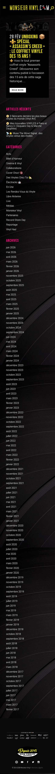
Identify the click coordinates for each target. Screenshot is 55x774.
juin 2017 (11, 695)
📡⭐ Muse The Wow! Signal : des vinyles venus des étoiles (24, 135)
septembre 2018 (15, 639)
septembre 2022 (15, 427)
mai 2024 (11, 342)
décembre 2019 (14, 577)
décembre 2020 (14, 526)
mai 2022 (11, 445)
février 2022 (12, 460)
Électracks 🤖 (13, 182)
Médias (10, 206)
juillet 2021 (11, 493)
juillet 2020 (11, 549)
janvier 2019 (12, 624)
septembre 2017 (15, 686)
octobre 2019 (13, 587)
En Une (10, 187)
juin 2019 (11, 606)
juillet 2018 (11, 648)
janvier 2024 (12, 361)
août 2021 (11, 488)
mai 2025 (11, 295)
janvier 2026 (12, 271)
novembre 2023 (14, 370)
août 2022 (11, 431)
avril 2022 (11, 450)
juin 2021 (11, 497)
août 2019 (11, 596)
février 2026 (12, 266)
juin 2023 (11, 389)
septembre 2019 (15, 592)
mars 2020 (12, 563)
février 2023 (12, 403)
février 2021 (12, 516)
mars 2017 (12, 705)
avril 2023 (11, 394)
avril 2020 (11, 559)
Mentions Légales (37, 768)
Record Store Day (16, 220)
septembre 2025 (15, 285)
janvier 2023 (12, 408)
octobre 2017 (13, 681)
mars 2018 (12, 667)
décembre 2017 (14, 672)
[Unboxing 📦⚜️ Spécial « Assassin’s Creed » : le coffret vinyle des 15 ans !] (27, 26)
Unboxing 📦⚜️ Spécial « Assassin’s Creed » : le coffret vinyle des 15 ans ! (27, 46)
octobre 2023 (13, 375)
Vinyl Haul (11, 229)
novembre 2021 (14, 474)
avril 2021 (11, 507)
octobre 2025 (13, 280)
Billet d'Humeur (14, 159)
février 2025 (12, 309)
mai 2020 (11, 554)
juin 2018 (11, 653)
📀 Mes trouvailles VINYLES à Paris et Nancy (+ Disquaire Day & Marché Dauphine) (26, 126)
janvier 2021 (12, 521)
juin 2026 (11, 247)
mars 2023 (12, 398)
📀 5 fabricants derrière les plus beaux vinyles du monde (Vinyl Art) (26, 117)
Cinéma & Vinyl (14, 163)
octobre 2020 (13, 535)
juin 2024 (11, 337)
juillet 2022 (11, 436)
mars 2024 (12, 351)
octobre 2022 (13, 422)
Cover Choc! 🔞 (14, 173)
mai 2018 (11, 657)
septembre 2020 (15, 540)
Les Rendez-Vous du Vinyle (20, 192)
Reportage (12, 225)
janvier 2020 (12, 573)
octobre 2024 (13, 328)
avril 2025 (11, 299)
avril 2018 (11, 662)
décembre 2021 (14, 469)
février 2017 (12, 709)
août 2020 (11, 544)
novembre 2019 (14, 582)
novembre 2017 (14, 676)
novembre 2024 (14, 323)
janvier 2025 (12, 313)
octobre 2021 (13, 478)
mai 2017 (11, 700)
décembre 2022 (14, 412)
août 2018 (11, 643)
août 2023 (11, 384)
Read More (18, 90)
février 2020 (12, 568)
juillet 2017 (11, 690)
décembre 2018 (14, 629)
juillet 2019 (11, 601)
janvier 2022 (12, 464)
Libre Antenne (13, 196)
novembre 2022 (14, 417)
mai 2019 (11, 610)
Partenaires (12, 215)
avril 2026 (11, 257)
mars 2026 (12, 262)
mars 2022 (12, 455)
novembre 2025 (14, 276)
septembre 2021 (15, 483)
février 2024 (12, 356)
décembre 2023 (14, 365)
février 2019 (12, 620)
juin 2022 (11, 441)
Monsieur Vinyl (14, 210)
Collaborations (13, 168)
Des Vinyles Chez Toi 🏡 (19, 177)
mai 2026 (11, 252)
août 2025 (11, 290)
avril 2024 (11, 346)
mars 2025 (12, 304)
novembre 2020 (14, 530)
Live (8, 201)
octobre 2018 (13, 634)
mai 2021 (11, 502)
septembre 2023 (15, 379)
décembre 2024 (14, 318)
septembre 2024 (15, 332)
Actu (8, 154)
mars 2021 (12, 511)
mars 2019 (12, 615)
